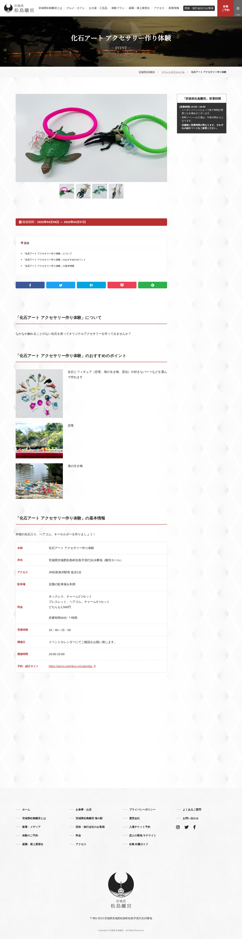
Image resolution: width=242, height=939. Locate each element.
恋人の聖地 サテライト (142, 835)
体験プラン (118, 8)
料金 (78, 835)
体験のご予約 (30, 835)
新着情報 (174, 8)
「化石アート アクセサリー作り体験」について (47, 253)
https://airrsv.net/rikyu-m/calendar (71, 666)
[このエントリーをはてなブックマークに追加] (91, 285)
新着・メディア (31, 826)
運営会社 (134, 818)
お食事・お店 (84, 809)
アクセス (159, 8)
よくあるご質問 (192, 809)
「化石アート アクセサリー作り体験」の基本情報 (48, 266)
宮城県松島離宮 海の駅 (89, 818)
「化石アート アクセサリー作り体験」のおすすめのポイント (54, 259)
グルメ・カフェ (75, 8)
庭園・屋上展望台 (139, 8)
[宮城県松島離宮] (19, 8)
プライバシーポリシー (142, 809)
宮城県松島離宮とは (50, 8)
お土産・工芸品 (98, 8)
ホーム (26, 809)
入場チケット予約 (139, 826)
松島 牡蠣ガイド (138, 844)
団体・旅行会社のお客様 (199, 8)
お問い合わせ (191, 818)
